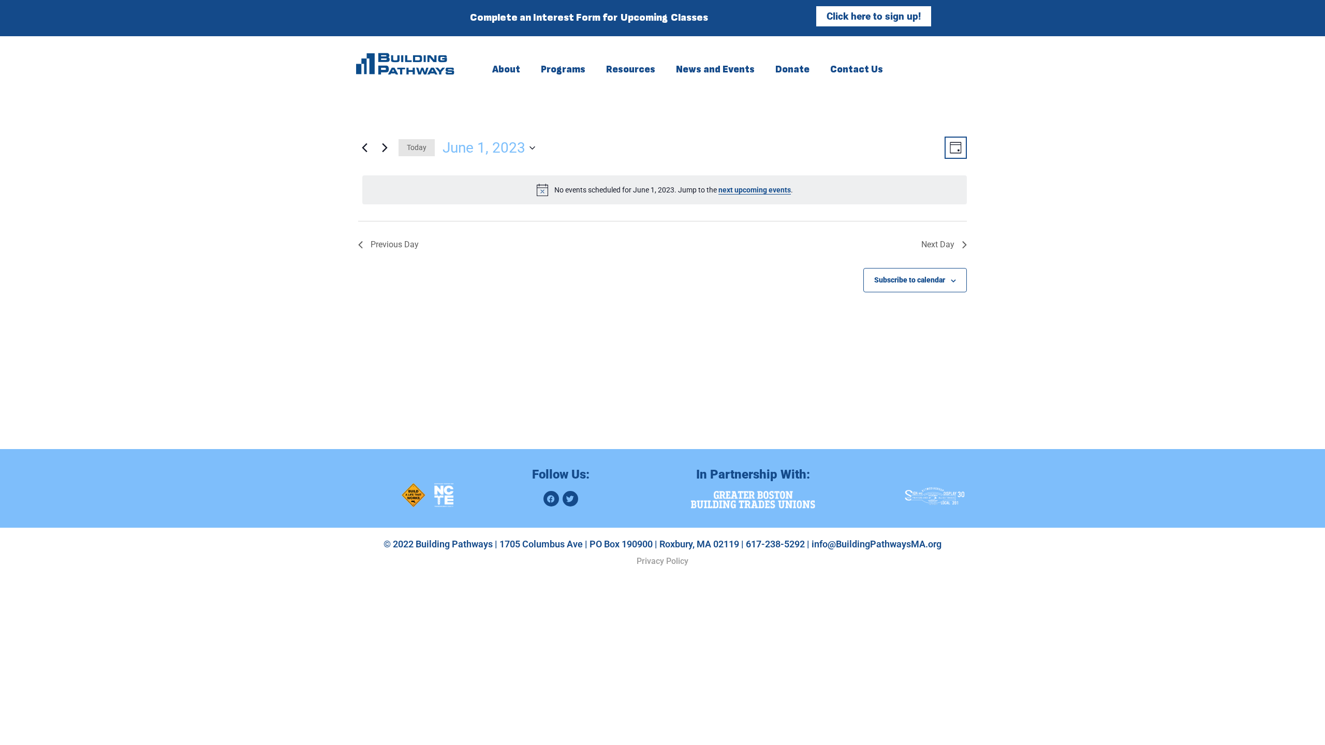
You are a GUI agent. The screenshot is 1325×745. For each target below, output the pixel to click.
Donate (792, 68)
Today (416, 147)
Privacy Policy (662, 561)
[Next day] (384, 148)
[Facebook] (551, 498)
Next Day (937, 244)
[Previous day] (364, 148)
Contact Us (856, 68)
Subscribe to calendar (909, 280)
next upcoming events (754, 190)
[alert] (664, 189)
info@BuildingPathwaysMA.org (876, 544)
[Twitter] (570, 498)
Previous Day (395, 244)
